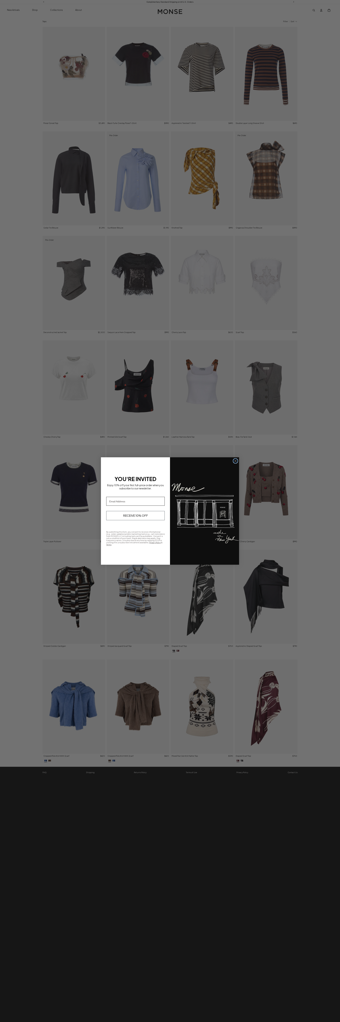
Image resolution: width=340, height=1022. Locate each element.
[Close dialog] (235, 461)
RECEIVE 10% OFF (135, 515)
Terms (108, 545)
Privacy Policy (155, 542)
